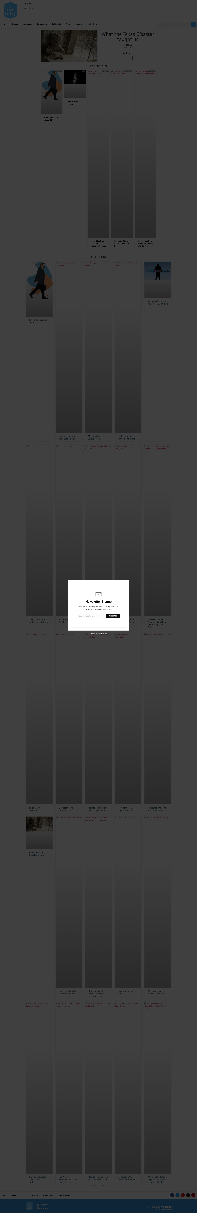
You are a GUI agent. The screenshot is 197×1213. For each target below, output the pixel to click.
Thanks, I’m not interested (98, 634)
